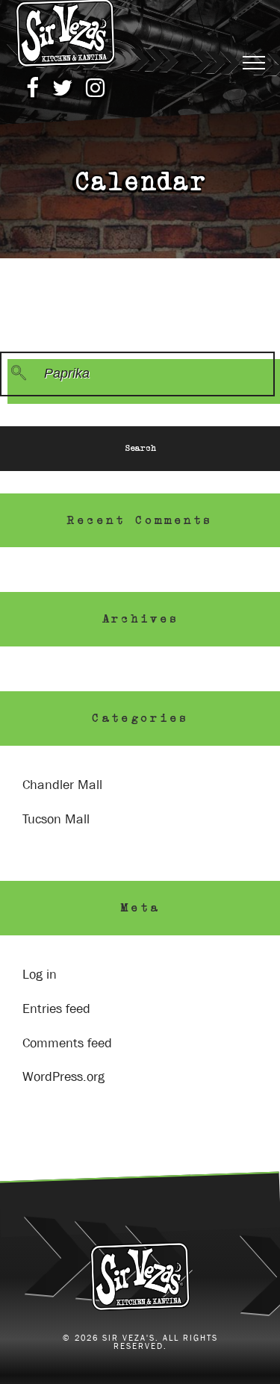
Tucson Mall (56, 819)
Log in (39, 974)
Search (140, 448)
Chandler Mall (62, 785)
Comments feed (67, 1043)
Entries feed (56, 1008)
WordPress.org (63, 1076)
